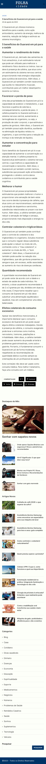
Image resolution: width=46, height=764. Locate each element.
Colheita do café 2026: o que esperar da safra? (29, 503)
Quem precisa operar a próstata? (30, 554)
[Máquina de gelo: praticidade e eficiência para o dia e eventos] (8, 621)
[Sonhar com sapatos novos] (23, 420)
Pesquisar (6, 744)
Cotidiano (8, 648)
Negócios (8, 695)
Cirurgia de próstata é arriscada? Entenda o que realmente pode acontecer (30, 595)
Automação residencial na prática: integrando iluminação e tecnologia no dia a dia (30, 582)
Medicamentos (10, 690)
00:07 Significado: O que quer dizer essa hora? (28, 459)
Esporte (7, 684)
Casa (6, 642)
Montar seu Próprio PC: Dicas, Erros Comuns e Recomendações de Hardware (30, 472)
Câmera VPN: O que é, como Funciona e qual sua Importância (30, 568)
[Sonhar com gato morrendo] (8, 486)
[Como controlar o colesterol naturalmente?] (8, 544)
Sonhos (7, 721)
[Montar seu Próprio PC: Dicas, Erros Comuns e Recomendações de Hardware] (8, 473)
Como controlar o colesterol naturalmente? (28, 542)
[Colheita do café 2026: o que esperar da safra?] (8, 505)
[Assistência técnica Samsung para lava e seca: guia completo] (8, 531)
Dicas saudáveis (11, 653)
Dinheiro (7, 658)
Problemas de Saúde (13, 705)
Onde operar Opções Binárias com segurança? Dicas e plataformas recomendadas (30, 447)
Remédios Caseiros (12, 711)
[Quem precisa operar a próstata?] (8, 557)
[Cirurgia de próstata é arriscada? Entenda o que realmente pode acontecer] (8, 595)
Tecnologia (9, 732)
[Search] (43, 4)
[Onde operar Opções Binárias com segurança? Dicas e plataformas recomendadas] (8, 448)
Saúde (6, 716)
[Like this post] (22, 379)
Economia (8, 669)
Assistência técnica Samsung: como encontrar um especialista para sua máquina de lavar (30, 517)
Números (8, 700)
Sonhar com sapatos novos (19, 436)
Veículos (7, 737)
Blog (6, 637)
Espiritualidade (10, 679)
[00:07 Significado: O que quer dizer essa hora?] (8, 460)
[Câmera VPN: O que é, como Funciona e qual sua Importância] (8, 570)
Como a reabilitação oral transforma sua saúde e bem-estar (29, 608)
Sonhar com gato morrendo (27, 483)
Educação (8, 674)
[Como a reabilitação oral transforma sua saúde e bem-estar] (8, 608)
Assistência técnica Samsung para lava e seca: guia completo (30, 529)
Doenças (8, 663)
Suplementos (10, 726)
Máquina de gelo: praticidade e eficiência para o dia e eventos (29, 619)
